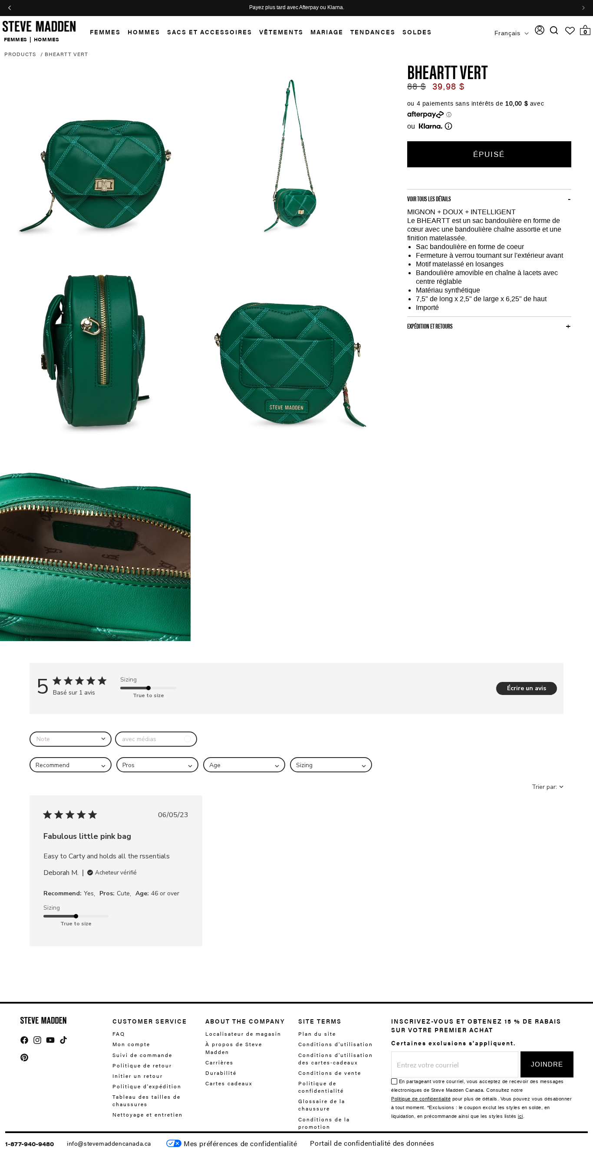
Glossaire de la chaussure (321, 1104)
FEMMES (16, 39)
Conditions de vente (329, 1073)
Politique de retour (142, 1065)
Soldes (417, 31)
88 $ (416, 86)
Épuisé (489, 154)
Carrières (219, 1062)
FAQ (118, 1033)
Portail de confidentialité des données (372, 1143)
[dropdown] (71, 739)
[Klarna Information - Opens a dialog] (430, 126)
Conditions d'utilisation (335, 1044)
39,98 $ (448, 86)
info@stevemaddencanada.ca (109, 1143)
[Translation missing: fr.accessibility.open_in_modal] (95, 155)
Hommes (144, 31)
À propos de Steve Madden (233, 1047)
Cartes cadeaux (228, 1083)
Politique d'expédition (146, 1086)
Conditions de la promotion (324, 1122)
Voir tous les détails (429, 198)
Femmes (105, 31)
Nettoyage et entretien (147, 1114)
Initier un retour (137, 1076)
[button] (102, 32)
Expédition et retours (430, 326)
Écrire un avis (526, 688)
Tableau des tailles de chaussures (146, 1100)
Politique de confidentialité (321, 1086)
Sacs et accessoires (209, 31)
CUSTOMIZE (240, 1143)
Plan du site (317, 1033)
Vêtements (281, 31)
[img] (554, 30)
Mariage (326, 31)
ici (520, 1116)
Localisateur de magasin (243, 1033)
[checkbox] (156, 739)
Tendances (372, 31)
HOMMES (46, 39)
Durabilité (221, 1073)
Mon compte (131, 1044)
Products (20, 54)
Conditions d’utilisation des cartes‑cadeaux (335, 1058)
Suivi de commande (142, 1054)
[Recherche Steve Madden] (554, 30)
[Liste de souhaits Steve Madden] (570, 31)
